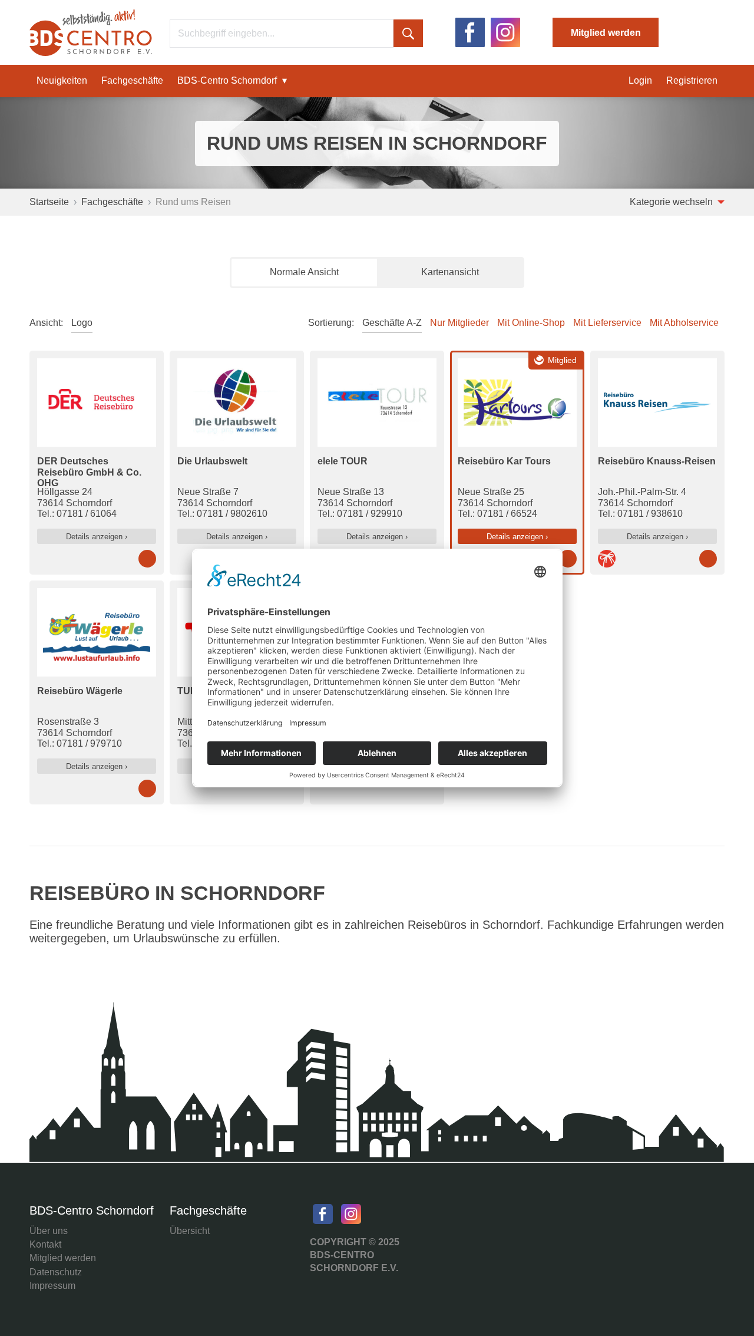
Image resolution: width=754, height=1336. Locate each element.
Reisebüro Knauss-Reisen (657, 461)
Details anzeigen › (96, 536)
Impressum (52, 1286)
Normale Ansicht (304, 272)
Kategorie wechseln (672, 202)
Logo (81, 323)
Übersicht (190, 1231)
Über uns (48, 1231)
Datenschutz (55, 1272)
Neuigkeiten (62, 80)
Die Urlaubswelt (212, 461)
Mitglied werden (606, 33)
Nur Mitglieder (459, 323)
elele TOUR (343, 461)
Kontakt (45, 1244)
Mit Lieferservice (607, 323)
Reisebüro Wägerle (80, 691)
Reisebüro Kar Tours (504, 461)
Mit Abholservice (684, 323)
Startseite (49, 202)
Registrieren (691, 80)
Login (640, 80)
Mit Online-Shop (531, 323)
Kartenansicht (450, 272)
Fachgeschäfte (132, 80)
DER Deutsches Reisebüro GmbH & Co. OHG (89, 472)
